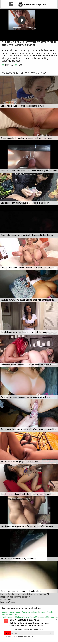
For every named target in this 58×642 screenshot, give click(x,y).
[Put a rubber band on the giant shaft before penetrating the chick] (29, 415)
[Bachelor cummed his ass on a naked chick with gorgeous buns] (29, 286)
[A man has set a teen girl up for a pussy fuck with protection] (29, 124)
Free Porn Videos (7, 602)
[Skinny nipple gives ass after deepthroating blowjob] (29, 92)
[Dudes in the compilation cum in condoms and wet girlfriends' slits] (29, 156)
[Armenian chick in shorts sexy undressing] (29, 545)
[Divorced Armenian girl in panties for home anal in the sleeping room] (29, 221)
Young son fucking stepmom (33, 612)
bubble (4, 612)
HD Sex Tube (5, 599)
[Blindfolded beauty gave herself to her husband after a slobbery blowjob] (29, 512)
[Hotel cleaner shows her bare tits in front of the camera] (29, 318)
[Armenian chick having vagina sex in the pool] (29, 448)
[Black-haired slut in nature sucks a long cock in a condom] (29, 189)
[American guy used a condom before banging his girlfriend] (29, 383)
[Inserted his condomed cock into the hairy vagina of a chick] (29, 480)
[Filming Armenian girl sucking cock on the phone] (29, 577)
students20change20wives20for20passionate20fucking (31, 617)
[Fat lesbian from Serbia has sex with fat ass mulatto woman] (29, 351)
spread (11, 612)
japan (18, 612)
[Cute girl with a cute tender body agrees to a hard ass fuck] (29, 253)
